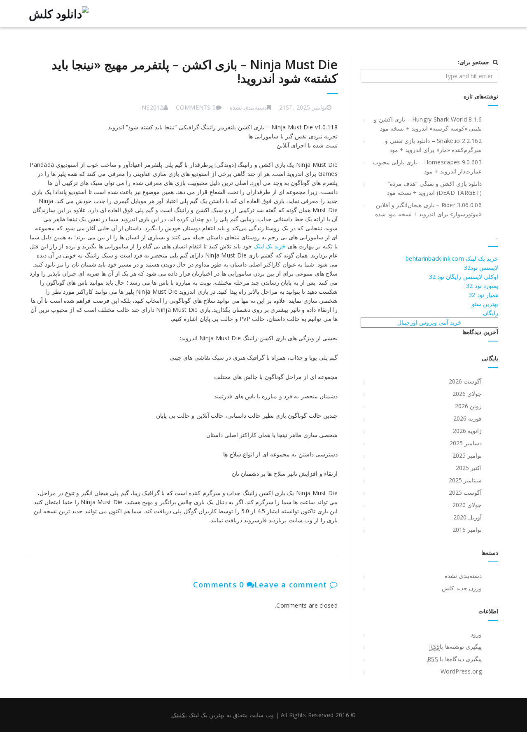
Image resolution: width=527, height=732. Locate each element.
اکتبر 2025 (469, 468)
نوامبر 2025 (467, 455)
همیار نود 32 (483, 295)
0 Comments (220, 584)
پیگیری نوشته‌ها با (455, 646)
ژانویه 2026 (467, 431)
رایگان (490, 313)
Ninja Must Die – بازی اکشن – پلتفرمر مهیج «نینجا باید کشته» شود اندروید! (194, 71)
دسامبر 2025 (466, 443)
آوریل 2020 (467, 517)
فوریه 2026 (467, 418)
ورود (476, 634)
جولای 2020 (467, 505)
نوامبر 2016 (467, 529)
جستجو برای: (473, 62)
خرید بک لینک (270, 246)
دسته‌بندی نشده (248, 107)
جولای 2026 (467, 394)
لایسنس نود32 (481, 267)
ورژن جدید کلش (462, 588)
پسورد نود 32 (482, 286)
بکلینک (179, 715)
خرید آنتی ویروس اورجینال (429, 322)
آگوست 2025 (465, 492)
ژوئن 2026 (468, 406)
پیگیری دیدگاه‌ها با (454, 659)
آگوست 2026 (465, 381)
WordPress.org (461, 671)
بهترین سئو (485, 304)
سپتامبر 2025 (465, 480)
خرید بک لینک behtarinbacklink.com (452, 258)
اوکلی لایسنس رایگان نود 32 (463, 277)
